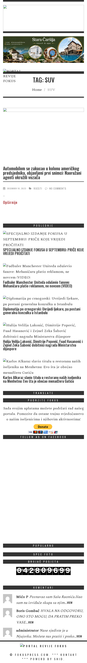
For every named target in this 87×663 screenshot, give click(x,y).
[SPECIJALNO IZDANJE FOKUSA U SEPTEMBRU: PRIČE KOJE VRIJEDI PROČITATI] (42, 239)
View (69, 602)
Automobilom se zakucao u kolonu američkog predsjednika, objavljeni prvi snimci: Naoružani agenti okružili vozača (42, 172)
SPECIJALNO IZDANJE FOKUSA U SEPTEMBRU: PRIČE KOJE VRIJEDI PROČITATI (43, 251)
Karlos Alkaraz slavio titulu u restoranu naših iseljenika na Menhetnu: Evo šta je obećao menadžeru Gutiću (42, 379)
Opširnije (10, 202)
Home (37, 89)
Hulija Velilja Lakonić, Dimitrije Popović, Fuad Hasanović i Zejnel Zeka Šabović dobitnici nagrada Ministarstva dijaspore (43, 345)
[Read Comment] (7, 599)
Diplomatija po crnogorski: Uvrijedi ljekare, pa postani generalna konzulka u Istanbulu (41, 310)
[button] (43, 18)
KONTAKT (68, 654)
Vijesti (38, 188)
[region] (43, 18)
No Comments (57, 188)
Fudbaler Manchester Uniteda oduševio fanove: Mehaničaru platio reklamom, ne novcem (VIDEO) (37, 284)
